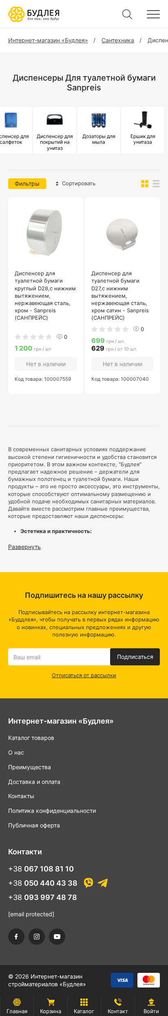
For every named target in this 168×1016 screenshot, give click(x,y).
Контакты (21, 795)
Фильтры (27, 183)
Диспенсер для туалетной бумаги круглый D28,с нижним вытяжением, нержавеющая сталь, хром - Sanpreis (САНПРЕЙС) (45, 295)
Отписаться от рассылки (84, 675)
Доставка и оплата (34, 781)
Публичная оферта (34, 825)
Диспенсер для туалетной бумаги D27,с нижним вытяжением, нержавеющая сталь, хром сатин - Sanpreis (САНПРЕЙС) (120, 295)
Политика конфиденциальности (52, 810)
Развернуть (24, 546)
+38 (41, 869)
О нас (16, 752)
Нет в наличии (46, 363)
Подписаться (135, 656)
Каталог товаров (31, 737)
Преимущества (29, 767)
